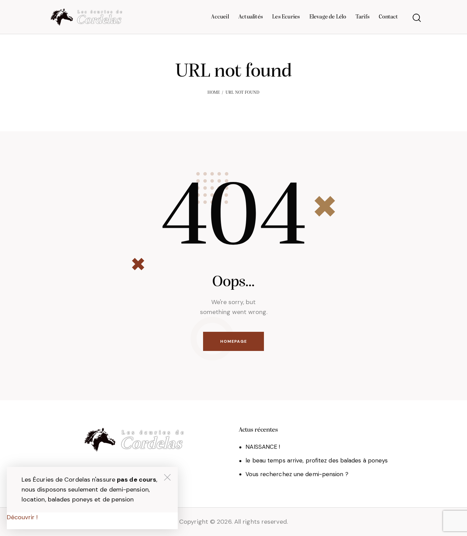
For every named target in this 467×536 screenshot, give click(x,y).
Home (214, 92)
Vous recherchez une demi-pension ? (296, 474)
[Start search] (417, 18)
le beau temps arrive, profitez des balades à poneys (316, 460)
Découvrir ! (22, 517)
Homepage (233, 341)
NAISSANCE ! (262, 446)
